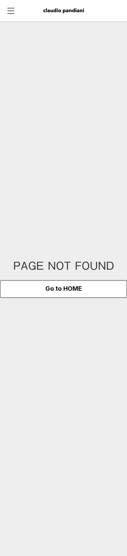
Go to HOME (63, 289)
